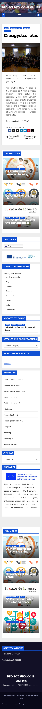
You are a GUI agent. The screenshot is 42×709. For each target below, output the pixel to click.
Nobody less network (12, 274)
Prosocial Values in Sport (14, 391)
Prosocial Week (16, 28)
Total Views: (7, 654)
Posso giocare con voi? (13, 421)
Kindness (8, 409)
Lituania (9, 286)
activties (7, 364)
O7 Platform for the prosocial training (18, 173)
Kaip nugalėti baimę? (14, 137)
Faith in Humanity (11, 397)
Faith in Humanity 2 (12, 403)
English (10, 246)
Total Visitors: (7, 660)
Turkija (8, 300)
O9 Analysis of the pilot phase (20, 197)
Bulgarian (10, 296)
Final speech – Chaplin (13, 380)
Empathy (7, 433)
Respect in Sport (11, 415)
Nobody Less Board (18, 324)
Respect (7, 427)
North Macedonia (13, 277)
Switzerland (10, 310)
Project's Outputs (12, 169)
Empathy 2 (8, 438)
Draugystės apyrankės (28, 137)
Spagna (9, 291)
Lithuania (27, 28)
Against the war (10, 444)
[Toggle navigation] (19, 15)
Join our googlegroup (17, 704)
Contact (4, 704)
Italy (7, 282)
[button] (35, 15)
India (8, 305)
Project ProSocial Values (21, 7)
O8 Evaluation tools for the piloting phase (20, 221)
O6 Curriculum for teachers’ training (17, 626)
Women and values (12, 385)
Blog (6, 28)
